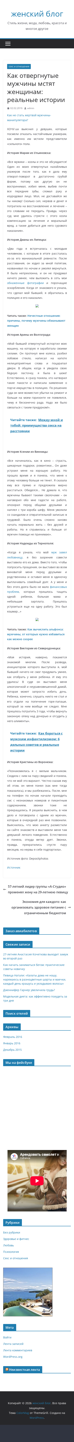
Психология (11, 1252)
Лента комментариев (17, 1350)
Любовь (8, 1245)
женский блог (37, 13)
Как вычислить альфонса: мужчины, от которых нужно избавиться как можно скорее (36, 634)
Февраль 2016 (12, 1037)
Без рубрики (11, 1232)
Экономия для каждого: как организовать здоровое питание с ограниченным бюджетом (38, 907)
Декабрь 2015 (12, 1050)
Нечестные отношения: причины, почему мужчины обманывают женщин (36, 320)
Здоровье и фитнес (16, 1239)
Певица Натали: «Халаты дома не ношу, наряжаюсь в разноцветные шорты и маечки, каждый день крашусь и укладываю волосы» (34, 979)
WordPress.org (12, 1357)
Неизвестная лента (24, 1369)
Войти (7, 1337)
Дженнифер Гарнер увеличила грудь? (29, 990)
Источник (13, 867)
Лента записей (13, 1344)
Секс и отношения (19, 66)
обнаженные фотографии (25, 283)
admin (30, 108)
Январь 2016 (11, 1043)
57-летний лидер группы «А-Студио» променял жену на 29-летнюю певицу (38, 889)
